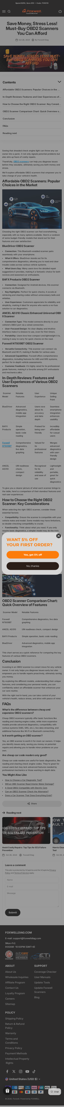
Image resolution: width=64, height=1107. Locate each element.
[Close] (58, 535)
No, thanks (32, 566)
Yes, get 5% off (33, 554)
